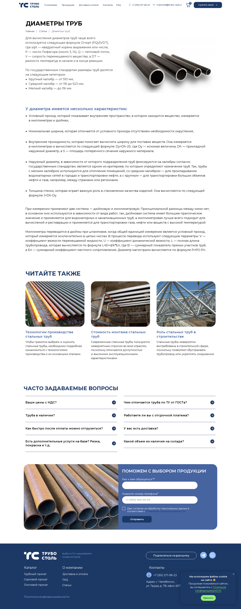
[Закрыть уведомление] (233, 574)
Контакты (156, 568)
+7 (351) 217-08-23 (165, 575)
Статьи (43, 31)
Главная (29, 31)
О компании (72, 568)
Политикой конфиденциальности (165, 511)
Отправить (137, 519)
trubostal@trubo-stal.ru (169, 5)
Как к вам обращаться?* (138, 479)
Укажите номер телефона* (140, 493)
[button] (208, 5)
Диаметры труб (61, 31)
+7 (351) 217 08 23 (141, 5)
